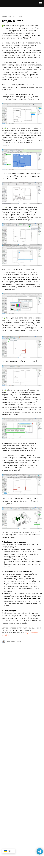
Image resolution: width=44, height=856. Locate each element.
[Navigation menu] (40, 3)
